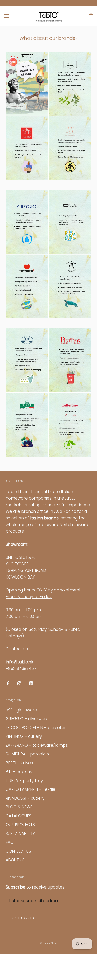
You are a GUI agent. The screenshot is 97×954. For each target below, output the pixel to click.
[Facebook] (8, 683)
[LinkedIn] (31, 683)
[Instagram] (19, 683)
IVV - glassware (21, 710)
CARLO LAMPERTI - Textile (30, 789)
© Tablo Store (48, 943)
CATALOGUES (18, 816)
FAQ (10, 842)
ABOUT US (15, 860)
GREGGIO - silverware (27, 719)
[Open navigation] (6, 16)
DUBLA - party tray (24, 780)
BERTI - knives (19, 763)
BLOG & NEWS (19, 807)
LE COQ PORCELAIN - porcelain (36, 727)
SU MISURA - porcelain (27, 754)
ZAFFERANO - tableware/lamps (37, 745)
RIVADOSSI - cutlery (25, 798)
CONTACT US (18, 851)
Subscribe (24, 917)
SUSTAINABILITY (20, 833)
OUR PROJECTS (20, 825)
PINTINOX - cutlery (24, 736)
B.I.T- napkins (19, 772)
